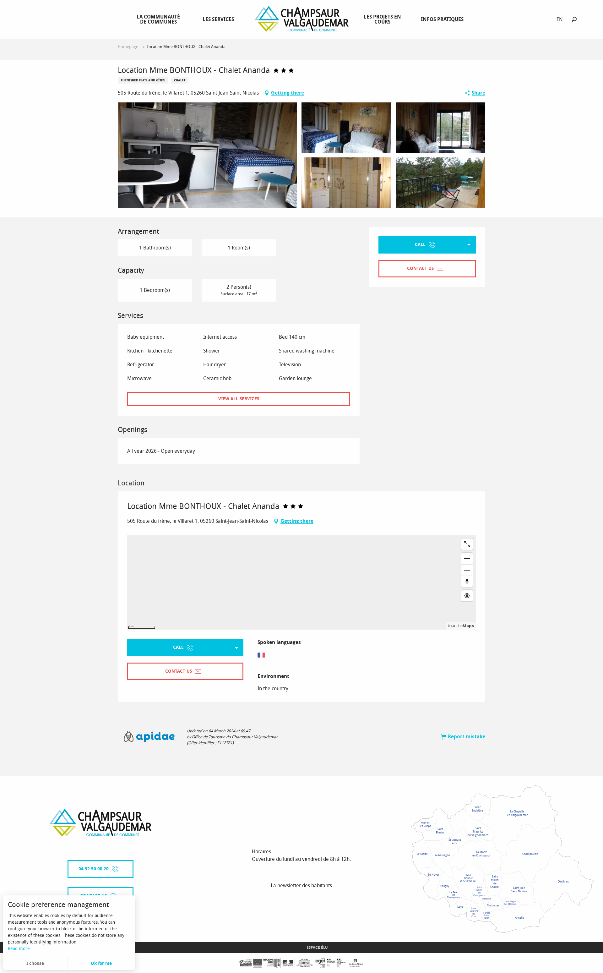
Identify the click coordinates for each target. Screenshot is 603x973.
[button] (574, 19)
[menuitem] (159, 19)
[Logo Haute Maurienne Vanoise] (100, 823)
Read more (19, 948)
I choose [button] (35, 963)
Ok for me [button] (101, 963)
